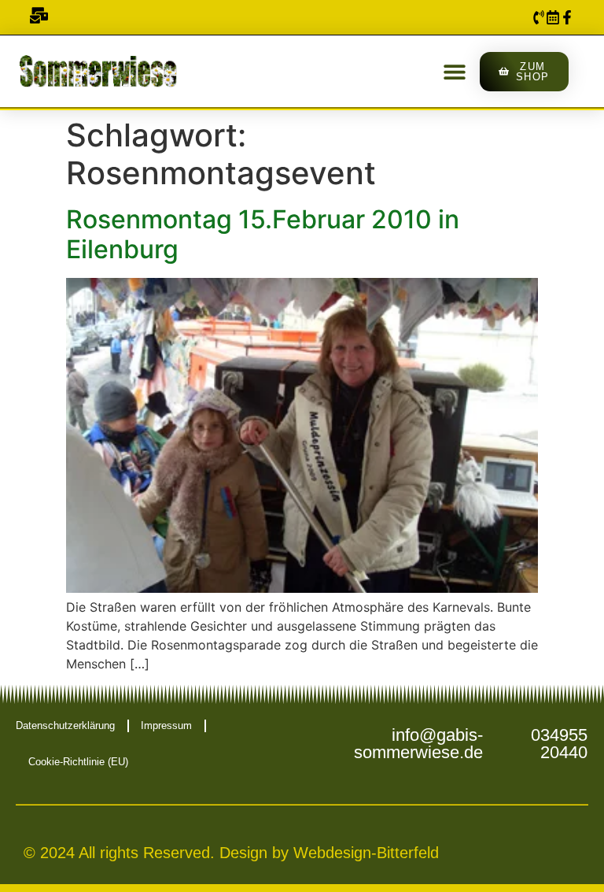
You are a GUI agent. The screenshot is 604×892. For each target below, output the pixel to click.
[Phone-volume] (539, 17)
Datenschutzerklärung (65, 725)
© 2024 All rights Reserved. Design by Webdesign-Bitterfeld (231, 852)
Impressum (166, 725)
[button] (454, 71)
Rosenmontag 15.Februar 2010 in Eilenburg (262, 234)
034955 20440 (559, 743)
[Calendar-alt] (553, 17)
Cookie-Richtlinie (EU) (78, 762)
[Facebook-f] (567, 17)
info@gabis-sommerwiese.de (418, 743)
